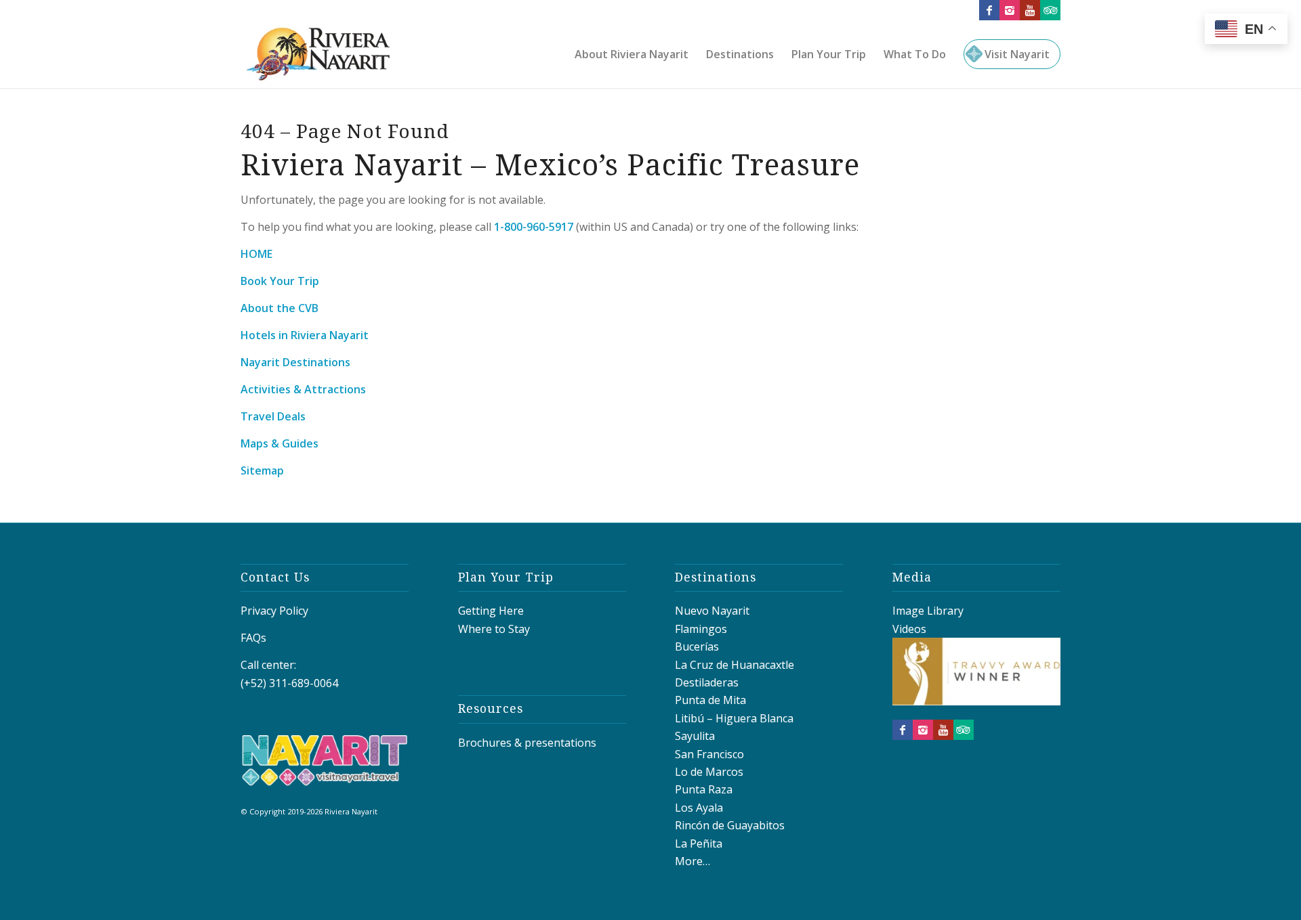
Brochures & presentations (527, 742)
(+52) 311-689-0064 (289, 683)
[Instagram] (1009, 10)
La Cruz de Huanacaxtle (734, 664)
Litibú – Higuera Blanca (734, 718)
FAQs (253, 637)
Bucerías (697, 646)
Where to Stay (494, 628)
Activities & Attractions (303, 389)
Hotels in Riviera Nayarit (305, 335)
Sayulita (695, 735)
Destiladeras (707, 682)
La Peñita (698, 843)
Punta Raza (703, 789)
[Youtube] (1030, 10)
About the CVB (279, 308)
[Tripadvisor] (1050, 10)
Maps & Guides (279, 443)
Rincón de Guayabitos (730, 825)
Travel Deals (273, 416)
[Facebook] (989, 10)
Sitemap (262, 470)
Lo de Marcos (709, 771)
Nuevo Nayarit (712, 610)
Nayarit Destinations (295, 362)
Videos (909, 628)
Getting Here (491, 610)
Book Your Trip (280, 280)
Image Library (928, 610)
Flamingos (701, 628)
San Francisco (709, 754)
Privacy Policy (274, 610)
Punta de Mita (710, 700)
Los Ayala (699, 807)
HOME (256, 253)
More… (692, 861)
